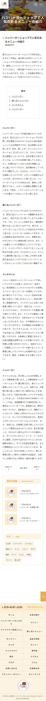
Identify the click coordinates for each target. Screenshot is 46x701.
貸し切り (18, 560)
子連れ (28, 555)
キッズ (21, 555)
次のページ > (37, 468)
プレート (9, 560)
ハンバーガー (17, 96)
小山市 (8, 544)
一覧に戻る (23, 468)
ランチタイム (17, 104)
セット (17, 549)
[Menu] (41, 4)
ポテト (33, 549)
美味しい (9, 549)
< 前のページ (9, 468)
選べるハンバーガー (20, 100)
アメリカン (28, 544)
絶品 (7, 555)
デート (14, 555)
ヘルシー (25, 549)
